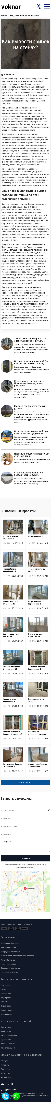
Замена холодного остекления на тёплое (17, 956)
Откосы (4, 1002)
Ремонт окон (6, 985)
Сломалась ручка (8, 1048)
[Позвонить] (39, 7)
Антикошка (5, 1073)
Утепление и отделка (9, 972)
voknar (11, 6)
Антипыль (5, 1065)
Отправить (25, 858)
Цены (19, 924)
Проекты (11, 924)
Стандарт (4, 1061)
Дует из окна (6, 1040)
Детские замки (7, 1010)
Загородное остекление (10, 952)
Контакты (28, 924)
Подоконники (6, 1006)
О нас (3, 924)
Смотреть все (25, 782)
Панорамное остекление (11, 968)
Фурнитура (5, 989)
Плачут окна (6, 1031)
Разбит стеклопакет (9, 1035)
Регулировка (6, 998)
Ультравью (5, 1069)
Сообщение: (6, 841)
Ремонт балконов (8, 960)
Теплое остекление (8, 964)
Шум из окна (6, 1027)
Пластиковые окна (8, 947)
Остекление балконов (9, 943)
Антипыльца (6, 1077)
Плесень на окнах (8, 1044)
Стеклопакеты (6, 1014)
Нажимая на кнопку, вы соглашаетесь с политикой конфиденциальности (25, 865)
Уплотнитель (6, 994)
